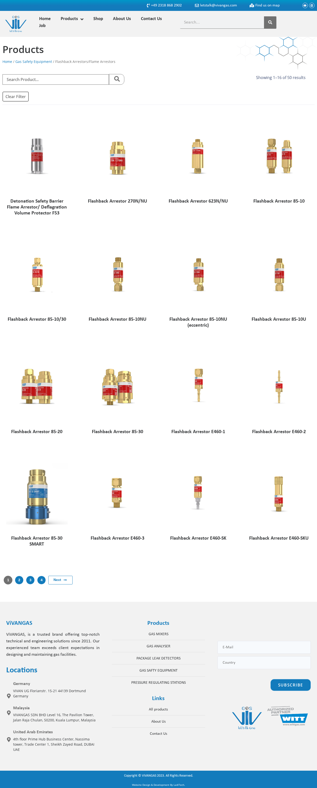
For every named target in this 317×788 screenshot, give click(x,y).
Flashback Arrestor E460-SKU (279, 538)
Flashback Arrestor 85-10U (279, 319)
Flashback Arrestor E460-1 (198, 431)
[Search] (270, 22)
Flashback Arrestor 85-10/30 (37, 319)
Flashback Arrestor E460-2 (279, 431)
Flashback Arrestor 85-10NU (117, 319)
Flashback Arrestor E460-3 (117, 538)
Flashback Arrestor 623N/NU (198, 201)
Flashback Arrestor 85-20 (36, 431)
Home (7, 61)
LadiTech (179, 785)
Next (57, 580)
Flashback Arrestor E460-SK (198, 538)
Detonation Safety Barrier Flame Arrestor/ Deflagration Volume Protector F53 (37, 207)
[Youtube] (305, 5)
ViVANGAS (149, 776)
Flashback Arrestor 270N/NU (117, 201)
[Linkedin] (312, 5)
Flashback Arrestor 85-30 (117, 431)
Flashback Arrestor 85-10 (279, 201)
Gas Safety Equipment (33, 61)
